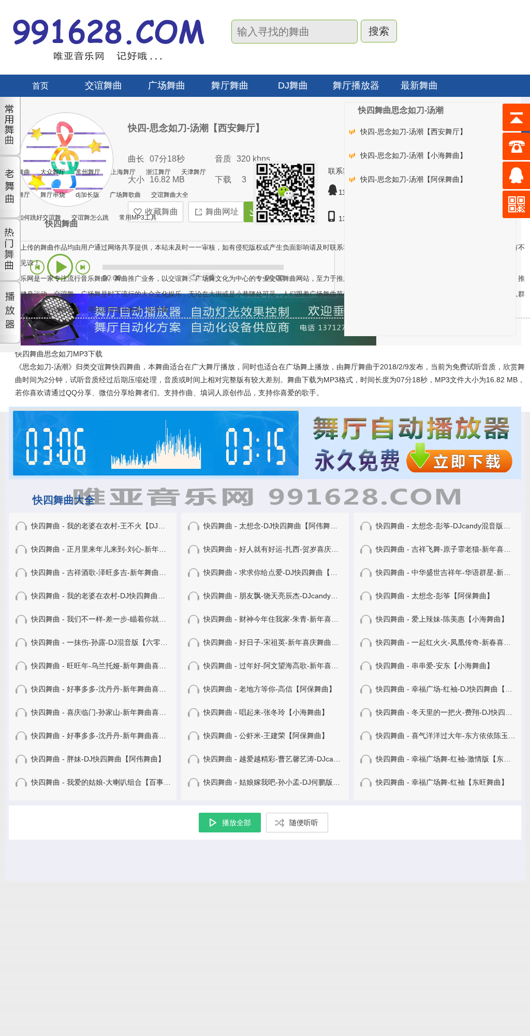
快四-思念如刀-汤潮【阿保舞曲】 (413, 179)
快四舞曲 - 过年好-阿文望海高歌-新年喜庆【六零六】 (289, 665)
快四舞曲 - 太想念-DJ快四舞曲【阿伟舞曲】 (274, 526)
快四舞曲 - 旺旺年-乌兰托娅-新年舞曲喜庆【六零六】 (116, 665)
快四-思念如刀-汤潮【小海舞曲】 (413, 155)
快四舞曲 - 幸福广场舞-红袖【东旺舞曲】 (442, 782)
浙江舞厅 (158, 172)
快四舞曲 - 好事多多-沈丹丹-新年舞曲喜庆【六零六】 (116, 735)
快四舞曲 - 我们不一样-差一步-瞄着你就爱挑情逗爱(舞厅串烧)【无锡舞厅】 (152, 619)
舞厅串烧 (52, 194)
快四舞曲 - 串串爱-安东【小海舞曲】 (435, 665)
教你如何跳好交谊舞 (33, 217)
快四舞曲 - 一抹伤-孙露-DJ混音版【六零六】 (103, 642)
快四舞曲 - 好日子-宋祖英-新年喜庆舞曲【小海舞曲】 (289, 642)
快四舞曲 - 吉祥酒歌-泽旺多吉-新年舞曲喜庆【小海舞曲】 (124, 572)
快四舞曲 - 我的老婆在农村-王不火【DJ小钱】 (105, 526)
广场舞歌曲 (125, 194)
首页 (40, 85)
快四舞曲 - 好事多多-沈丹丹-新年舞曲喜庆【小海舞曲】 (120, 689)
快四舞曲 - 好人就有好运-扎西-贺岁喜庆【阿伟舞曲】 (289, 549)
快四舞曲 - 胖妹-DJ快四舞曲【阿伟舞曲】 (98, 759)
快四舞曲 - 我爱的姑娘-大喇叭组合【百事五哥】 (108, 782)
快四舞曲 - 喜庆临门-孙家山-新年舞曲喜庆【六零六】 (116, 712)
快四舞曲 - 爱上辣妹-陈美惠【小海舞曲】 (442, 619)
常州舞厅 (88, 172)
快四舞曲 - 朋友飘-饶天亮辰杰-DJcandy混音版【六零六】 (296, 596)
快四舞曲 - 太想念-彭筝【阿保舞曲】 (435, 596)
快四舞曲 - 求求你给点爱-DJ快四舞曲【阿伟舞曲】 (284, 572)
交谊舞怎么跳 (90, 217)
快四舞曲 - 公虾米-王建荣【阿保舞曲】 (266, 735)
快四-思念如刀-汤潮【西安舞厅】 (413, 131)
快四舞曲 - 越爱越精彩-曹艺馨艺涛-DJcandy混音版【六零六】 (303, 759)
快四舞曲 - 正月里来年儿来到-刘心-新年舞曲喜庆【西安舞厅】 (131, 549)
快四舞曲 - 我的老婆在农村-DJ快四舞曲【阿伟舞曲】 (116, 596)
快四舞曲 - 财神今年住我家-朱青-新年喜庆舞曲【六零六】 (296, 619)
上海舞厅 (123, 172)
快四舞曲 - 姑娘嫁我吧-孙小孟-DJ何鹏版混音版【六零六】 (297, 782)
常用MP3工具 (138, 217)
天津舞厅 (193, 172)
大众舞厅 (52, 172)
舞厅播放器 (356, 85)
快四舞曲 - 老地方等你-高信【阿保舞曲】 (269, 689)
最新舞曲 (419, 85)
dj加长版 (87, 194)
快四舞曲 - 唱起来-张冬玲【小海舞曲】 (266, 712)
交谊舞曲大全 (169, 194)
